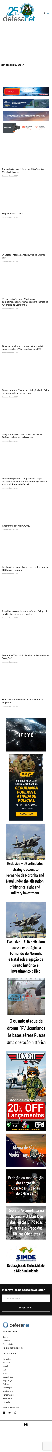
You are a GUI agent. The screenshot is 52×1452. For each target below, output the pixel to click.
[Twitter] (9, 1412)
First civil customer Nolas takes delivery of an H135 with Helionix (25, 568)
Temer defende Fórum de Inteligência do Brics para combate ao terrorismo (25, 392)
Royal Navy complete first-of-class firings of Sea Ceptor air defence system (24, 613)
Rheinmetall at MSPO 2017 (16, 525)
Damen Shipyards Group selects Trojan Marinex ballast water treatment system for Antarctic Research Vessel (24, 481)
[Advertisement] (26, 37)
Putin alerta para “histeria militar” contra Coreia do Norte (23, 171)
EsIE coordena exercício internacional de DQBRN (22, 701)
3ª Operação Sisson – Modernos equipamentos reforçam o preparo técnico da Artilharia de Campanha (25, 301)
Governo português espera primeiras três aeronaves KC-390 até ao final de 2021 (23, 347)
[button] (44, 13)
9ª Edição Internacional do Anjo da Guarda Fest (23, 256)
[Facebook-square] (4, 1412)
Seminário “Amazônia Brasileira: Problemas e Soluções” (25, 657)
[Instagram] (15, 1412)
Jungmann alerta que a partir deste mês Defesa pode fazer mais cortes (22, 436)
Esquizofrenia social (12, 213)
